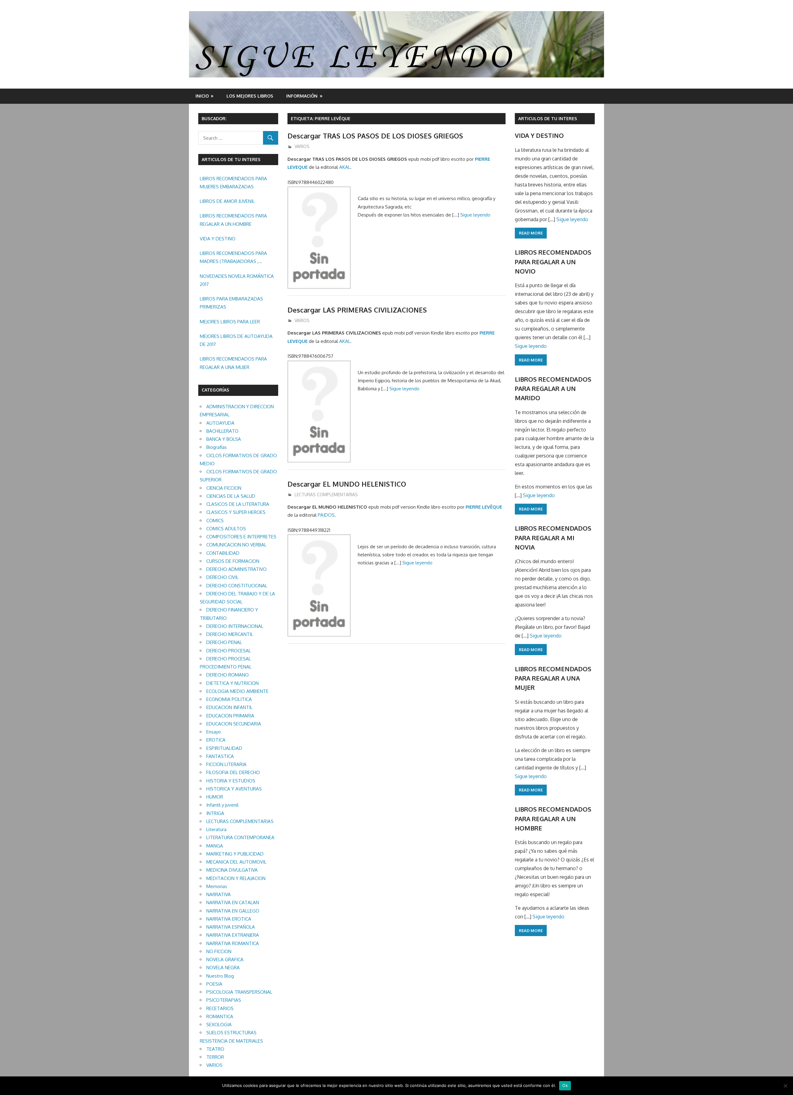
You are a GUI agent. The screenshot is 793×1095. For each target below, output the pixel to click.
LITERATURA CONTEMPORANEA (240, 837)
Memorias (216, 886)
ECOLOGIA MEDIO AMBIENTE (237, 691)
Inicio (202, 96)
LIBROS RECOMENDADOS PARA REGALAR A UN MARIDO (553, 388)
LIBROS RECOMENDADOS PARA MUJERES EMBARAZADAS (233, 183)
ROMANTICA (219, 1016)
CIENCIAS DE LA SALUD (230, 496)
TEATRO (215, 1049)
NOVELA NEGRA (223, 967)
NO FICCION (218, 951)
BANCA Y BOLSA (223, 439)
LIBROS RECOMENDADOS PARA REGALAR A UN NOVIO (553, 261)
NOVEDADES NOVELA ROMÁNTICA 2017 (237, 280)
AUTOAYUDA (220, 423)
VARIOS (302, 146)
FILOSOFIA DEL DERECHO (233, 772)
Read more (531, 232)
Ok (565, 1085)
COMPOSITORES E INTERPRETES (241, 537)
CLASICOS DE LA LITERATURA (237, 504)
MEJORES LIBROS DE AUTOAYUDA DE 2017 (236, 340)
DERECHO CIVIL (222, 577)
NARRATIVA (218, 894)
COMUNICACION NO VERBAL (236, 545)
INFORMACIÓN (302, 96)
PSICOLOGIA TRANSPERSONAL (239, 992)
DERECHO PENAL (224, 642)
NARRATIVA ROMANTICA (232, 943)
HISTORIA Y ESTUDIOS (230, 781)
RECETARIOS (220, 1008)
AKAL (344, 167)
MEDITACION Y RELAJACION (235, 878)
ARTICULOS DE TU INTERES (547, 118)
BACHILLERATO (222, 431)
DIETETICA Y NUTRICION (232, 683)
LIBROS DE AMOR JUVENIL (227, 201)
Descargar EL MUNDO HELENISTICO (346, 484)
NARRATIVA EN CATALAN (232, 902)
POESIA (214, 984)
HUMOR (214, 797)
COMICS (215, 520)
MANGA (214, 846)
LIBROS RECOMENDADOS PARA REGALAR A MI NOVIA (553, 537)
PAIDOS (326, 515)
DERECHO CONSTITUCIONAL (236, 586)
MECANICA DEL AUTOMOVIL (236, 862)
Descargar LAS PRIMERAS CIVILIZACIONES (357, 309)
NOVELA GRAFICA (224, 959)
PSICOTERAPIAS (223, 1000)
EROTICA (216, 740)
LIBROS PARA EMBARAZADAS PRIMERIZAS (231, 303)
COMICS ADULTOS (226, 529)
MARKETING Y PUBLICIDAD (235, 854)
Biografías (216, 447)
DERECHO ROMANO (227, 675)
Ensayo (213, 732)
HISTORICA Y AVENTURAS (234, 789)
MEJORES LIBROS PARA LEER (230, 322)
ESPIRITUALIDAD (224, 748)
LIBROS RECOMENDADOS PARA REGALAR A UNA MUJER (233, 363)
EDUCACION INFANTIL (229, 707)
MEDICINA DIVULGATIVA (232, 870)
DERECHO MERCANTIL (229, 634)
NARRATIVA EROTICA (228, 919)
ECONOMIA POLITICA (229, 699)
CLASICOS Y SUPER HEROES (235, 512)
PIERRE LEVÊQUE (484, 507)
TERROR (215, 1057)
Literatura (216, 829)
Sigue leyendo (475, 215)
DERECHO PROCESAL (228, 651)
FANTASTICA (220, 756)
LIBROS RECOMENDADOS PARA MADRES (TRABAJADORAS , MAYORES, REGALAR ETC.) (233, 258)
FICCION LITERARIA (226, 764)
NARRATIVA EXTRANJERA (232, 935)
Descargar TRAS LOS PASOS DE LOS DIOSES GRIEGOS (375, 135)
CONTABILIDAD (222, 553)
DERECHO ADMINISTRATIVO (236, 569)
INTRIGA (215, 813)
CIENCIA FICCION (223, 488)
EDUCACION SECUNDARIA (233, 724)
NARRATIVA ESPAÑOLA (230, 927)
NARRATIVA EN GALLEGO (232, 911)
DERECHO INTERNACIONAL (234, 626)
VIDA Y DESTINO (217, 239)
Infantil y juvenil (222, 805)
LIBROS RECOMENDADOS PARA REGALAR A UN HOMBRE (233, 220)
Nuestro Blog (220, 976)
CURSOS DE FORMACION (232, 561)
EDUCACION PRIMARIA (230, 716)
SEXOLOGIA (219, 1024)
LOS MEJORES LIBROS (249, 96)
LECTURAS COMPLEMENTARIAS (326, 494)
